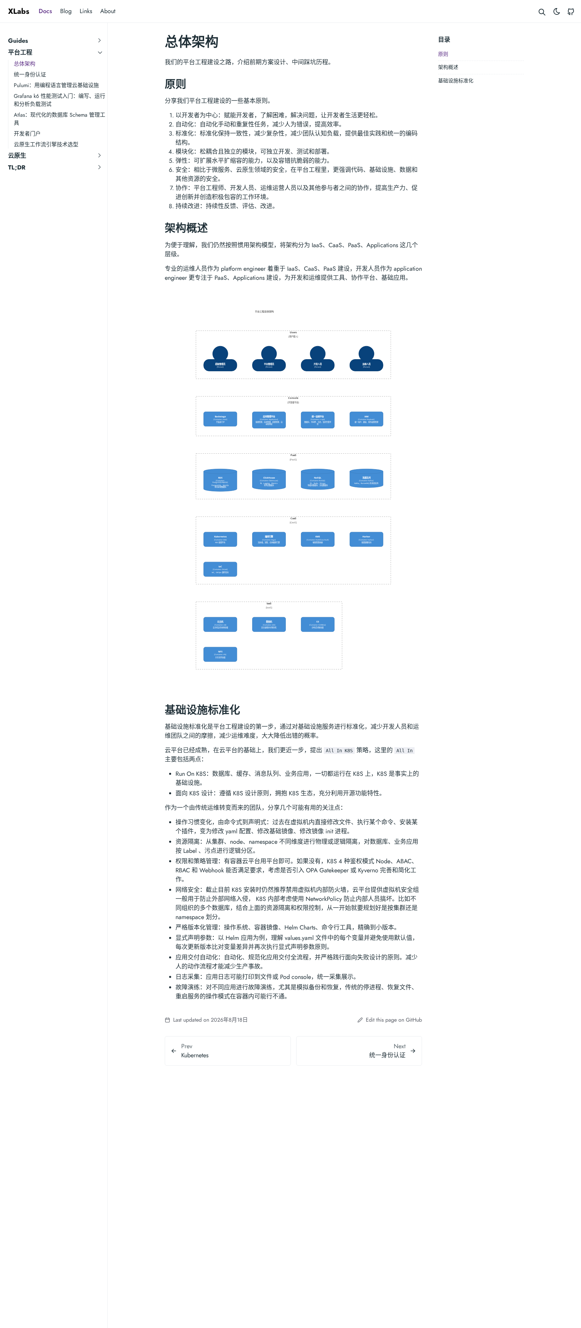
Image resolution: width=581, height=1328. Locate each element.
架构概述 (448, 67)
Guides (18, 40)
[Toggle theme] (557, 11)
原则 (443, 54)
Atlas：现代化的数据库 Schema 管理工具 (59, 119)
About (107, 11)
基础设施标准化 (455, 80)
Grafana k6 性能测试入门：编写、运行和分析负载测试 (59, 100)
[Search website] (542, 11)
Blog (66, 11)
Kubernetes (194, 1055)
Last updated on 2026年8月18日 (209, 1020)
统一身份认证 (30, 74)
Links (86, 11)
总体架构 (24, 64)
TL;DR (17, 167)
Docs (45, 11)
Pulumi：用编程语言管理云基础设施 (56, 85)
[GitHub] (571, 11)
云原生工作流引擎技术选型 (46, 144)
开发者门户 (27, 134)
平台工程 (20, 52)
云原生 (17, 155)
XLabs (18, 11)
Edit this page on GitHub (393, 1020)
